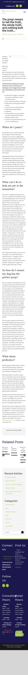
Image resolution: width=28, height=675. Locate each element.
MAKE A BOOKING (18, 633)
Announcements (10, 504)
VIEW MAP (18, 567)
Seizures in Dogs (10, 488)
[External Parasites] (14, 449)
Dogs (14, 34)
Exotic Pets (8, 519)
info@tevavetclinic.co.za (18, 2)
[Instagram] (7, 585)
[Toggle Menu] (24, 12)
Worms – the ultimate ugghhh (23, 459)
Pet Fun (7, 522)
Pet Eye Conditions (6, 452)
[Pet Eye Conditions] (5, 448)
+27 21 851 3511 (7, 2)
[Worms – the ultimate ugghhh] (23, 450)
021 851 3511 (7, 559)
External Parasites (14, 454)
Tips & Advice (19, 34)
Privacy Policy (10, 647)
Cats (6, 508)
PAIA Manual (18, 647)
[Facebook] (3, 585)
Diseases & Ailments (7, 34)
